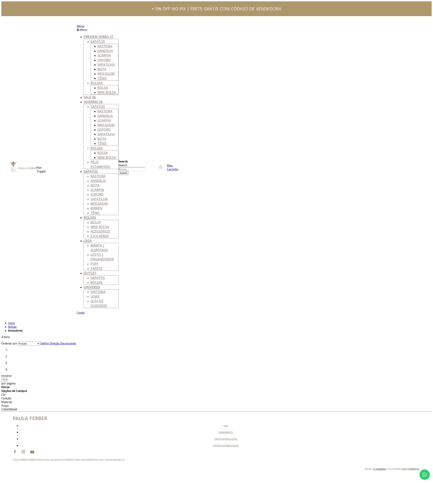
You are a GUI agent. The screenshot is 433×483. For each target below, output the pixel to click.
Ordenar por (9, 343)
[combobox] (132, 169)
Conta (80, 312)
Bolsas (12, 327)
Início (11, 323)
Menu (80, 26)
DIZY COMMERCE (410, 469)
